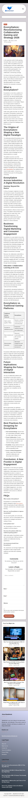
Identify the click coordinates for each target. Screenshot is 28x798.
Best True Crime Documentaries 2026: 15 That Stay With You (13, 766)
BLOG (5, 24)
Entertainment (14, 638)
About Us (4, 743)
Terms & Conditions (6, 750)
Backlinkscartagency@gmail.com (9, 736)
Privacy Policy (5, 752)
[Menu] (23, 8)
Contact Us (4, 748)
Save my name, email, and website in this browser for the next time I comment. (14, 611)
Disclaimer (4, 754)
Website (6, 603)
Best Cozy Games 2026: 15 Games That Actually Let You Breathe (14, 776)
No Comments (8, 42)
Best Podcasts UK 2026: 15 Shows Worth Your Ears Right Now (13, 771)
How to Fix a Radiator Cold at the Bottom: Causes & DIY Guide (12, 786)
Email (5, 596)
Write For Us (5, 746)
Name (5, 588)
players (19, 503)
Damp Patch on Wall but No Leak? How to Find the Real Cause (14, 781)
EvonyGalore (9, 169)
